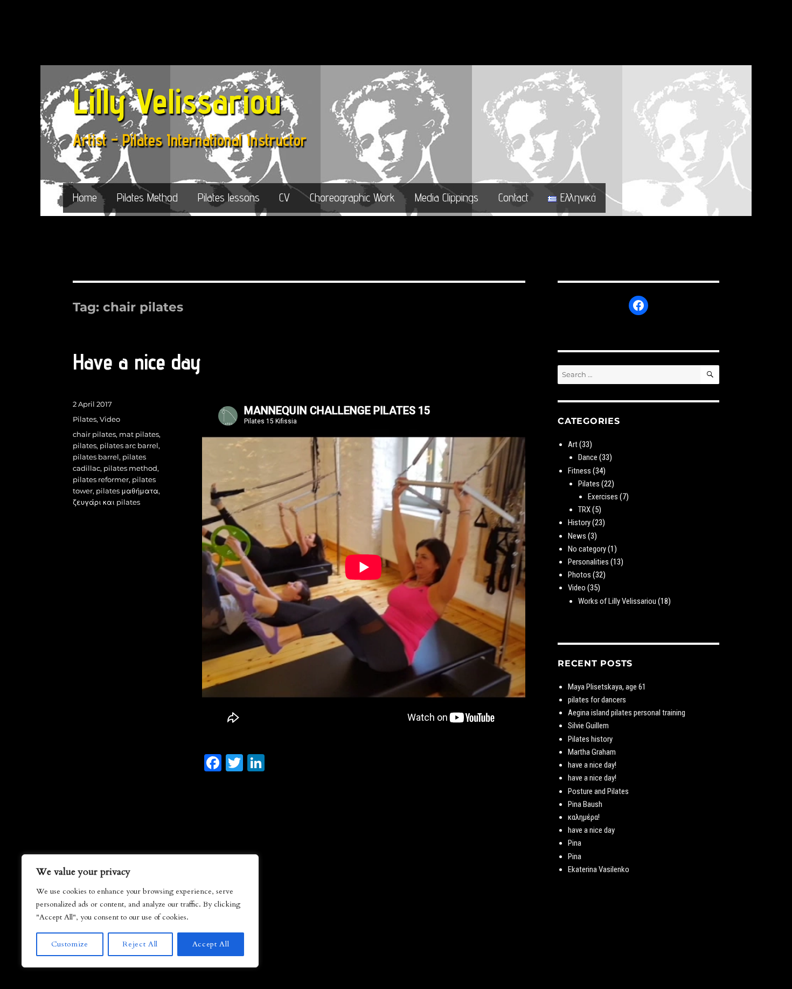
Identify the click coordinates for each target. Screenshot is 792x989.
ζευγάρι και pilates (106, 502)
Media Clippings (446, 197)
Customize (69, 944)
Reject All (140, 944)
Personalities (588, 562)
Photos (579, 575)
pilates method (130, 468)
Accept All (211, 944)
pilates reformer (101, 479)
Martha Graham (592, 752)
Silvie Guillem (588, 725)
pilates (84, 445)
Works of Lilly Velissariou (617, 601)
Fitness (579, 471)
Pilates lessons (229, 197)
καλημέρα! (584, 817)
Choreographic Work (352, 197)
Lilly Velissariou (177, 101)
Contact (513, 197)
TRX (584, 509)
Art (573, 444)
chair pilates (94, 434)
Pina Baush (585, 804)
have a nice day (591, 830)
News (577, 536)
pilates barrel (96, 456)
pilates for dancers (597, 700)
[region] (140, 910)
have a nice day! (592, 765)
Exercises (603, 497)
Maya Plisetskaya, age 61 (607, 687)
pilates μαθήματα (127, 490)
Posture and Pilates (598, 791)
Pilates (84, 419)
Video (110, 419)
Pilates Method (147, 197)
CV (284, 197)
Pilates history (590, 739)
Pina (574, 843)
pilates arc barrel (129, 445)
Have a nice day (137, 361)
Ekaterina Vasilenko (598, 869)
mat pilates (139, 434)
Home (85, 197)
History (579, 522)
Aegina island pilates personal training (626, 713)
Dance (588, 457)
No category (587, 549)
